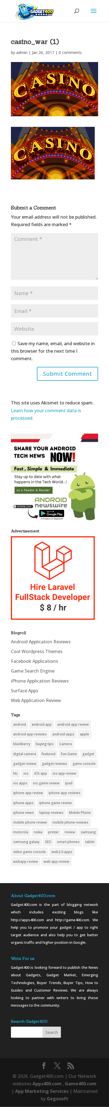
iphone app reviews (64, 792)
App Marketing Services (41, 1091)
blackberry (21, 744)
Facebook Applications (34, 661)
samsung (88, 832)
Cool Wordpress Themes (37, 651)
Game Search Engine (32, 671)
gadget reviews (54, 763)
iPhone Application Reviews (40, 681)
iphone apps (23, 802)
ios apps (20, 783)
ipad (68, 783)
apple (84, 734)
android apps (63, 734)
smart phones (68, 841)
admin (21, 52)
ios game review (46, 783)
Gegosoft (57, 1099)
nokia (38, 832)
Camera (65, 744)
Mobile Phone (80, 812)
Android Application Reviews (41, 642)
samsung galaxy (26, 841)
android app (42, 724)
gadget (88, 754)
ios (26, 773)
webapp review (25, 861)
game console (84, 763)
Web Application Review (36, 700)
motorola (20, 832)
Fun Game (69, 754)
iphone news (23, 812)
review (70, 832)
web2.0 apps (61, 851)
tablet (89, 841)
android (19, 724)
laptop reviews (51, 812)
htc (15, 773)
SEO (48, 841)
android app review (73, 724)
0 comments (70, 52)
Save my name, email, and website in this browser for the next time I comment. (53, 351)
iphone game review (55, 802)
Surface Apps (24, 691)
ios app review (64, 773)
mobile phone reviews (70, 822)
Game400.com (80, 1084)
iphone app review (28, 792)
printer (53, 832)
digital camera (24, 754)
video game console (29, 851)
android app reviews (30, 734)
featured (48, 754)
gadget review (24, 763)
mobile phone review (30, 822)
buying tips (45, 744)
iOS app (40, 773)
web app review (56, 861)
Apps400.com (46, 1084)
